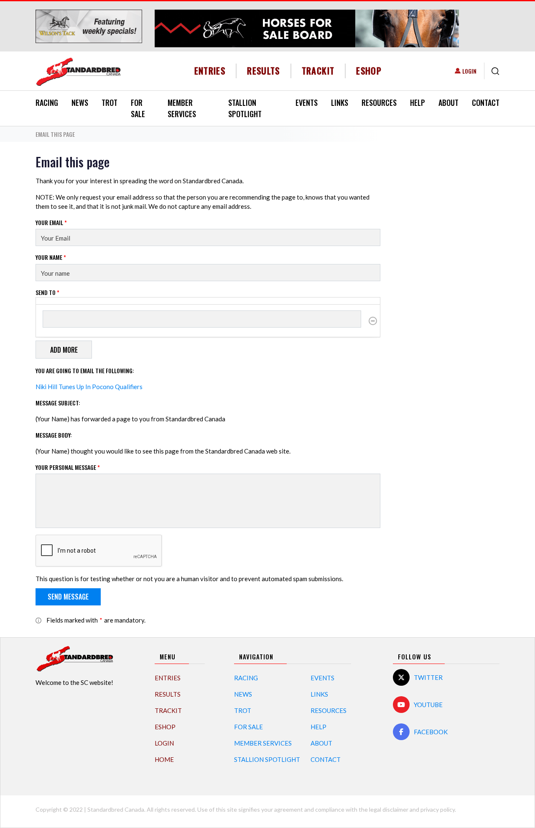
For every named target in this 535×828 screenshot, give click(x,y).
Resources (379, 102)
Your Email (51, 222)
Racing (47, 102)
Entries (210, 70)
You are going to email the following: (85, 370)
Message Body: (54, 435)
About (448, 102)
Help (417, 102)
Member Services (182, 108)
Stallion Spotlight (245, 108)
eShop (369, 70)
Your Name (51, 257)
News (79, 102)
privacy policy (437, 809)
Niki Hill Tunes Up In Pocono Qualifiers (89, 386)
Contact (485, 102)
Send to (47, 292)
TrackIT (318, 70)
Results (263, 70)
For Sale (138, 108)
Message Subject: (58, 402)
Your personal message (68, 467)
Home (164, 759)
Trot (109, 102)
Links (339, 102)
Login (469, 71)
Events (307, 102)
